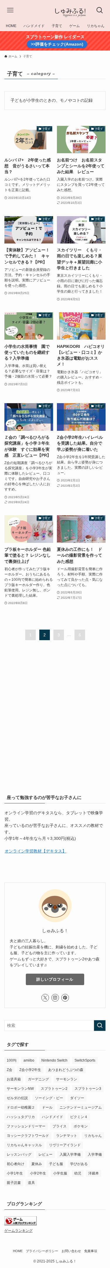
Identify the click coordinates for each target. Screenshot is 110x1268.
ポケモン (81, 1126)
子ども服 (56, 1164)
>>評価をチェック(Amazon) (57, 44)
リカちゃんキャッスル (24, 1145)
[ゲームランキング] (20, 1224)
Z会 (9, 1070)
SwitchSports (85, 1060)
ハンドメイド (52, 1117)
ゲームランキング (18, 1231)
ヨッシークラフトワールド (28, 1136)
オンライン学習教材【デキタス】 (35, 851)
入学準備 (95, 1154)
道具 (31, 1183)
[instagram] (55, 998)
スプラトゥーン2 (54, 1089)
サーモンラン (66, 1079)
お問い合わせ (71, 1251)
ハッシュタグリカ (21, 1117)
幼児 (77, 1173)
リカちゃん (93, 1136)
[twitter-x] (45, 998)
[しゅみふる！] (55, 10)
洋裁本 (93, 1173)
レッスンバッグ (19, 1154)
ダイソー (77, 1098)
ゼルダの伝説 (17, 1098)
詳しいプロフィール (54, 979)
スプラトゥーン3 (88, 1089)
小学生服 (60, 1173)
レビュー (45, 1154)
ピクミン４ (79, 1117)
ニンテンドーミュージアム (81, 1107)
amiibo (28, 1060)
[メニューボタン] (10, 10)
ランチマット (66, 1136)
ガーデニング (38, 1079)
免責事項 (90, 1251)
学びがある (79, 1164)
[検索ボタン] (99, 10)
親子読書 (14, 1183)
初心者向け (15, 1164)
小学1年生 (15, 1173)
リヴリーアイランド (65, 1145)
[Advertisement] (55, 713)
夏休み (36, 1164)
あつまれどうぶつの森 (65, 1070)
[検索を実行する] (100, 1025)
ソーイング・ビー (49, 1098)
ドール (47, 1107)
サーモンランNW (20, 1089)
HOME (18, 1251)
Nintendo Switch (54, 1060)
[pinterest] (65, 998)
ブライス (60, 1126)
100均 (11, 1060)
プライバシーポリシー (42, 1251)
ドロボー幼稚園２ (21, 1107)
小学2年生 (38, 1173)
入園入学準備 (70, 1154)
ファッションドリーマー (26, 1126)
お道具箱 (14, 1079)
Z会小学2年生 (30, 1070)
